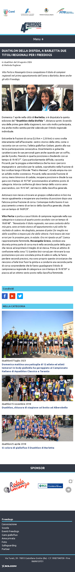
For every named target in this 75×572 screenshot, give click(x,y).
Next (68, 490)
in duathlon (7, 62)
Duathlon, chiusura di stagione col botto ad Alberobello (35, 407)
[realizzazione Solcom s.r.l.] (9, 567)
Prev (6, 490)
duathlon (6, 360)
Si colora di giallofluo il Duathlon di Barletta (28, 447)
